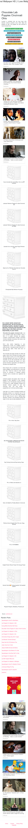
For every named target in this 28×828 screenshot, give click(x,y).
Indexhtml (4, 672)
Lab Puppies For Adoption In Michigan (10, 661)
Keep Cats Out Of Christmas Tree (9, 642)
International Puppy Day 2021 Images (10, 636)
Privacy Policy (19, 823)
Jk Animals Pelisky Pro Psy (8, 667)
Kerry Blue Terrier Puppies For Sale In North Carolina (14, 628)
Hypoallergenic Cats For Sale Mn (9, 669)
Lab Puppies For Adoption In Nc (9, 634)
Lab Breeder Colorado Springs (9, 639)
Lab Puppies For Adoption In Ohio (9, 631)
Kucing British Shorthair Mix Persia (9, 626)
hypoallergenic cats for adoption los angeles (14, 31)
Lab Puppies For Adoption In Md (9, 623)
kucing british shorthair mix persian (14, 35)
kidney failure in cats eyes (14, 39)
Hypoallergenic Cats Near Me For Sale (10, 653)
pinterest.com (9, 614)
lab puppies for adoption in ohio (14, 37)
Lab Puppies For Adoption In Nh (9, 656)
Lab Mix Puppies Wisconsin (8, 658)
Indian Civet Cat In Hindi (7, 645)
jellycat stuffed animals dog (14, 41)
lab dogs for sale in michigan (14, 33)
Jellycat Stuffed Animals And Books (10, 647)
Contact (12, 823)
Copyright (14, 825)
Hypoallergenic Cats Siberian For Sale (10, 650)
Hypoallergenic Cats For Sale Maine (10, 620)
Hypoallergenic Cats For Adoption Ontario (11, 664)
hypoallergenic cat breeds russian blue (14, 43)
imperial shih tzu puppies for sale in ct (14, 28)
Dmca (6, 823)
